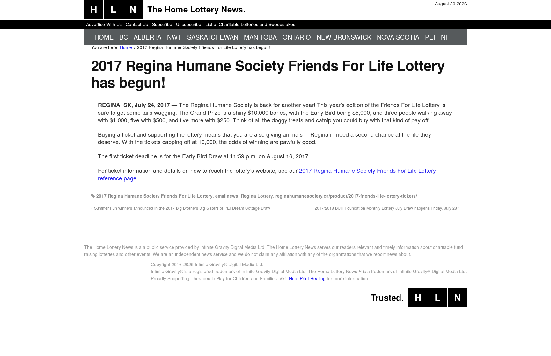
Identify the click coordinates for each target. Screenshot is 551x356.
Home (104, 36)
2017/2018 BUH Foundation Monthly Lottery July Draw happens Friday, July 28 (386, 208)
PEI (430, 36)
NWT (174, 36)
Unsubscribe (188, 24)
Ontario (297, 36)
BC (123, 36)
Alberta (147, 36)
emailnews (226, 196)
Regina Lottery (257, 196)
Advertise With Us (104, 24)
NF (445, 36)
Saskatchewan (212, 36)
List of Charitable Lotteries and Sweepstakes (250, 24)
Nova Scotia (398, 36)
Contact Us (137, 24)
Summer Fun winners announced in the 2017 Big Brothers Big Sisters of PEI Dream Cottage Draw (181, 208)
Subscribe (162, 24)
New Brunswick (344, 36)
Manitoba (260, 36)
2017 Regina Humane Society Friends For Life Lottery (154, 196)
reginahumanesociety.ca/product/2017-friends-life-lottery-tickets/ (346, 196)
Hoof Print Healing (307, 278)
